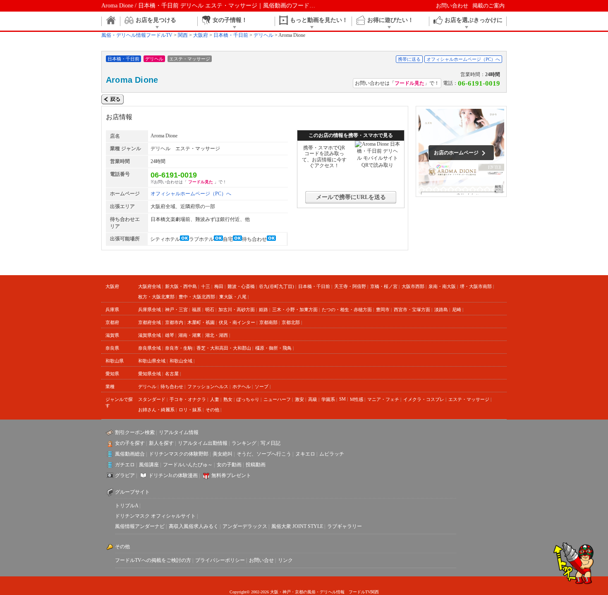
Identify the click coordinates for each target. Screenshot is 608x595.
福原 (196, 309)
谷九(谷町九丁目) (276, 286)
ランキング (244, 443)
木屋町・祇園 (201, 322)
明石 (209, 309)
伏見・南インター (237, 322)
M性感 (356, 399)
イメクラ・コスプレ (423, 399)
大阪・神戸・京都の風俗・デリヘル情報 (307, 592)
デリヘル (147, 386)
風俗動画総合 (130, 454)
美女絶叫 (222, 454)
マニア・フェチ (383, 399)
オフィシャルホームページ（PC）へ (463, 59)
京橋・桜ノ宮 (383, 286)
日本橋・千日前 (314, 286)
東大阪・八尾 (233, 296)
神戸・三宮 (176, 309)
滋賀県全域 (149, 335)
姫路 (263, 309)
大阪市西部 (413, 286)
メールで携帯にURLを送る (351, 197)
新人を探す (161, 443)
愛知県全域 (149, 373)
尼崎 (456, 309)
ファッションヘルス (207, 386)
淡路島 (441, 309)
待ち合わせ (171, 386)
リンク (285, 560)
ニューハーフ (277, 399)
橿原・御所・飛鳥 (273, 347)
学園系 (328, 399)
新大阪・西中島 (181, 286)
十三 (205, 286)
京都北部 (291, 322)
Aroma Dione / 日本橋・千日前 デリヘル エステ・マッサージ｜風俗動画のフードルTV (212, 5)
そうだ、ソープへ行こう (264, 454)
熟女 (227, 399)
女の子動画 (229, 465)
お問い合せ (261, 560)
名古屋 (172, 373)
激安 (299, 399)
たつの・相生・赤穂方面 (347, 309)
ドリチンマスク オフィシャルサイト (155, 516)
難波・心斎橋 (241, 286)
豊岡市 (383, 309)
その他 (212, 409)
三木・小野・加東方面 (295, 309)
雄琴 (169, 335)
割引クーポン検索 (135, 432)
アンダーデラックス (245, 526)
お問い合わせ (452, 5)
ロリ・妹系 (190, 409)
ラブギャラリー (344, 526)
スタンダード (151, 399)
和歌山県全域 (151, 360)
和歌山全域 (181, 360)
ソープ (261, 386)
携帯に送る (409, 59)
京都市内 (174, 322)
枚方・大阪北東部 (156, 296)
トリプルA (126, 506)
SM (342, 398)
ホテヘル (241, 386)
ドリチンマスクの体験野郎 (178, 454)
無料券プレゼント (231, 475)
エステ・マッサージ (468, 399)
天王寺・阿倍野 (350, 286)
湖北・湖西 (216, 335)
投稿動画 (256, 465)
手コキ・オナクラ (188, 399)
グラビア (125, 475)
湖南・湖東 (189, 335)
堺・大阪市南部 (476, 286)
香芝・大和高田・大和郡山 (223, 347)
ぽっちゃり (248, 399)
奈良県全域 (149, 347)
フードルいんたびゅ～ (188, 465)
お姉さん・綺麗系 (156, 409)
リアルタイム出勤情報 (202, 443)
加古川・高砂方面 (236, 309)
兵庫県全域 (149, 309)
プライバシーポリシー (220, 560)
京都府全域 (149, 322)
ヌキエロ (305, 454)
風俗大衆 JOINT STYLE (297, 526)
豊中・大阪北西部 (197, 296)
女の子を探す (130, 443)
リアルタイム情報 (179, 432)
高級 (312, 399)
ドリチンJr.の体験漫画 (173, 475)
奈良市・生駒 (178, 347)
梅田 (218, 286)
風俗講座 (149, 465)
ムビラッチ (331, 454)
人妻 (214, 399)
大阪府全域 (149, 286)
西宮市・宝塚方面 (412, 309)
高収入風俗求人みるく (193, 526)
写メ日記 (270, 443)
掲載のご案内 (488, 5)
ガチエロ (125, 465)
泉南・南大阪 (442, 286)
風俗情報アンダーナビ (140, 526)
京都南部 (268, 322)
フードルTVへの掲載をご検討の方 (153, 560)
